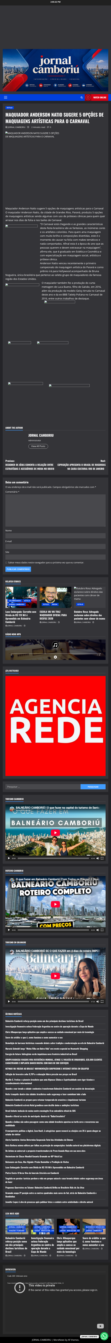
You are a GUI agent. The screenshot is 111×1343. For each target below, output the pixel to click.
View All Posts (38, 446)
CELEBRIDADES (15, 601)
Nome (8, 530)
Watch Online (99, 97)
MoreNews (58, 1339)
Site (7, 552)
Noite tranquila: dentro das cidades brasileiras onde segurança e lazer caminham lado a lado (45, 1094)
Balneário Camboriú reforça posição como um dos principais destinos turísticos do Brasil (44, 1021)
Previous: (29, 464)
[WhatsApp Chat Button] (104, 1336)
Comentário (12, 491)
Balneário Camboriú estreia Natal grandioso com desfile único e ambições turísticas (42, 1105)
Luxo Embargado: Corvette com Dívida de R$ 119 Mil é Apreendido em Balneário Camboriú (20, 617)
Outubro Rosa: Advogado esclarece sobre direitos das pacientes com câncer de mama (89, 615)
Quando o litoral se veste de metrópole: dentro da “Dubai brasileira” (35, 1116)
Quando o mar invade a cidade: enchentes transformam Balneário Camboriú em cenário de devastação (50, 1088)
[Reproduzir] (9, 858)
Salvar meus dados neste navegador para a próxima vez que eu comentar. (46, 562)
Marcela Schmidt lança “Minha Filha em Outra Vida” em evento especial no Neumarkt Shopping (46, 1048)
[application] (55, 832)
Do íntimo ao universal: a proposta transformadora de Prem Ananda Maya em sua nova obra (45, 1150)
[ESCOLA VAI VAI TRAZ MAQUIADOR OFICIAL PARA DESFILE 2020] (55, 597)
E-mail (8, 541)
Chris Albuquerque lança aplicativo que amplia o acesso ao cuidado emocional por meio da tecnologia (49, 1032)
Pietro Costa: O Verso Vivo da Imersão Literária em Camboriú (32, 1173)
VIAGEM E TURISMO (17, 1231)
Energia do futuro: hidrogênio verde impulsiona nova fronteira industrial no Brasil (41, 1054)
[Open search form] (82, 97)
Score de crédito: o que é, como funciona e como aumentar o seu (34, 1037)
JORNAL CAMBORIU (16, 127)
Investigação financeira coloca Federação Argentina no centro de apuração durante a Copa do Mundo (49, 1026)
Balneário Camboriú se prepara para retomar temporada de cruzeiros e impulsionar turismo (45, 1099)
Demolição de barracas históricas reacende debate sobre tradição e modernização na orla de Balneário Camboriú (54, 1043)
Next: (82, 464)
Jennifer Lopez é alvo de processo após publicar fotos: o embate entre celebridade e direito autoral (49, 1202)
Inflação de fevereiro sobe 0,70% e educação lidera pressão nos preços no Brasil (41, 1074)
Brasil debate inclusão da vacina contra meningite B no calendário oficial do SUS (40, 1110)
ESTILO (9, 108)
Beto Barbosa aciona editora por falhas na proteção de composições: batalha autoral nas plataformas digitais (53, 1145)
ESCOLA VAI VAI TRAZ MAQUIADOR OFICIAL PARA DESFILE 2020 (53, 615)
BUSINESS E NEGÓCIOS (95, 1227)
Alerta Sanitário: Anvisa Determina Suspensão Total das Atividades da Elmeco (39, 1139)
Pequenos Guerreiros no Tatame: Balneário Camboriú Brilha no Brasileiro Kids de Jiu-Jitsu (44, 1187)
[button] (6, 97)
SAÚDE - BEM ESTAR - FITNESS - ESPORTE (51, 1231)
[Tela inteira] (102, 858)
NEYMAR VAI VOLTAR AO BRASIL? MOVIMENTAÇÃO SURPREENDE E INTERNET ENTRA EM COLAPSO (47, 1068)
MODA (54, 604)
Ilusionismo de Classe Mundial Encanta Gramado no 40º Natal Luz (33, 1156)
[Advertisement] (55, 29)
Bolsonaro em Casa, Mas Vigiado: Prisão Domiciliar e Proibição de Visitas (37, 1162)
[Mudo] (97, 858)
